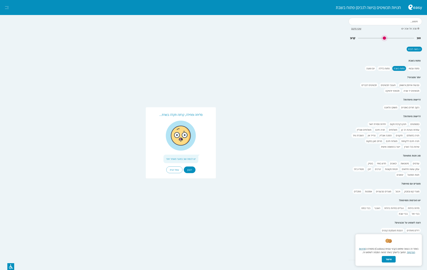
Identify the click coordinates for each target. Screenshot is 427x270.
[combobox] (385, 21)
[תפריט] (7, 8)
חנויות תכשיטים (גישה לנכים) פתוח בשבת (368, 7)
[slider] (386, 38)
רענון (189, 169)
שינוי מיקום (356, 28)
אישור (389, 259)
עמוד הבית (174, 169)
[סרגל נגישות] (10, 266)
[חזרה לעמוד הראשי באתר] (415, 7)
